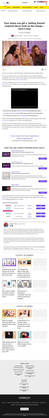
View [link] (41, 205)
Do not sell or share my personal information (27, 404)
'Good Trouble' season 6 (27, 10)
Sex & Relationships (27, 7)
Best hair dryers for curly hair (30, 376)
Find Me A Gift (21, 82)
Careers (13, 404)
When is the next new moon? (24, 384)
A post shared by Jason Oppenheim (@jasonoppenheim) (24, 137)
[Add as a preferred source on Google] (24, 409)
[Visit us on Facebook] (39, 1)
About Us (4, 402)
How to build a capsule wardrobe (24, 387)
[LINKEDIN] (11, 225)
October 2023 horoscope (40, 10)
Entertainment (16, 7)
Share (5, 69)
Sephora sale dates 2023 (18, 369)
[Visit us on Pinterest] (43, 1)
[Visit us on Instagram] (38, 1)
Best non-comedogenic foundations (30, 373)
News (24, 21)
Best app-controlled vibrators (30, 368)
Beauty (8, 7)
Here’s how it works (38, 38)
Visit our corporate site (40, 413)
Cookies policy (43, 402)
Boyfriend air (24, 381)
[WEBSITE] (13, 225)
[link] (6, 154)
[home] (5, 7)
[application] (24, 98)
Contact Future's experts (13, 402)
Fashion (36, 7)
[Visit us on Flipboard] (46, 1)
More (41, 7)
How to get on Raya (18, 371)
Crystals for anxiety (30, 370)
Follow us (44, 69)
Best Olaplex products (18, 367)
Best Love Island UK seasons (24, 390)
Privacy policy (35, 402)
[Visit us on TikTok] (44, 1)
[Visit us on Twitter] (41, 1)
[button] (24, 205)
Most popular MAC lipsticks (19, 374)
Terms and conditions (26, 402)
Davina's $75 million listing (20, 79)
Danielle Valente (19, 35)
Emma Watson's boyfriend (13, 10)
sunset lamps (5, 197)
